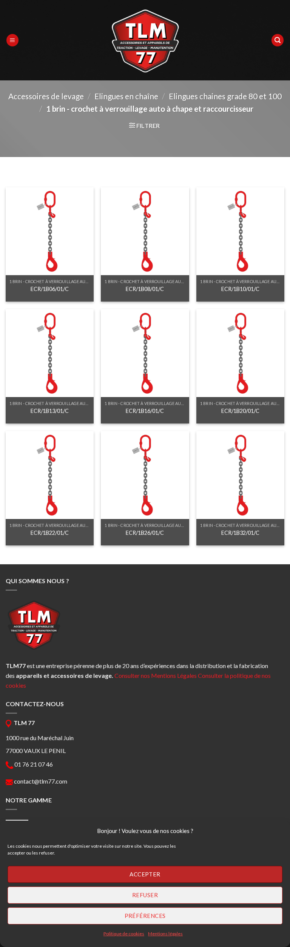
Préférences (145, 915)
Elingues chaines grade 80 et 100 (225, 96)
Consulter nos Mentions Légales (155, 675)
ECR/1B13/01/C (50, 411)
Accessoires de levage (46, 96)
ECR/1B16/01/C (145, 411)
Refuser (145, 895)
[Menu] (12, 40)
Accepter (145, 874)
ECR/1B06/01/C (50, 289)
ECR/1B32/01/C (240, 533)
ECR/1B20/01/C (240, 411)
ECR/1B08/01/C (145, 289)
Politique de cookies (123, 933)
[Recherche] (277, 40)
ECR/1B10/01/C (240, 289)
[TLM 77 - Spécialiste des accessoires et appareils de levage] (145, 40)
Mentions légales (165, 933)
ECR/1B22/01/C (50, 533)
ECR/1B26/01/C (145, 533)
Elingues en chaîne (126, 96)
